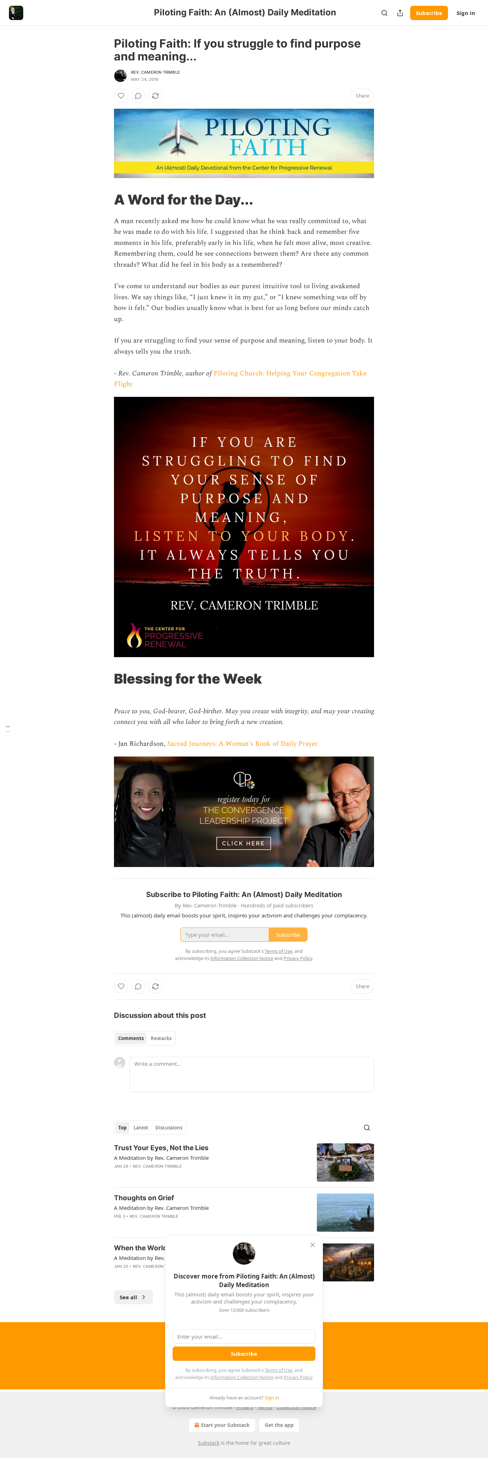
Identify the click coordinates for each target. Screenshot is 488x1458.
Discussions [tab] (168, 1127)
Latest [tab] (141, 1127)
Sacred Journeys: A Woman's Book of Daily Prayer (242, 744)
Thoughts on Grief (144, 1198)
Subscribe (429, 12)
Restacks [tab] (161, 1038)
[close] (312, 1245)
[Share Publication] (400, 13)
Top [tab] (122, 1127)
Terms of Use (278, 1370)
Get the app (279, 1425)
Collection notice (296, 1407)
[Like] (121, 96)
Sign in (466, 12)
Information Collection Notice (241, 1377)
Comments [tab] (131, 1038)
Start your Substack (225, 1425)
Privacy (244, 1407)
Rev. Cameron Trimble (155, 72)
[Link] (104, 199)
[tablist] (145, 1038)
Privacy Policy (298, 1377)
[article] (244, 1162)
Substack (208, 1442)
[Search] (384, 13)
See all (128, 1297)
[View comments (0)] (138, 96)
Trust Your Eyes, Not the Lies (161, 1148)
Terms (265, 1407)
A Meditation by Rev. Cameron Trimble (161, 1157)
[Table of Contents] (8, 729)
